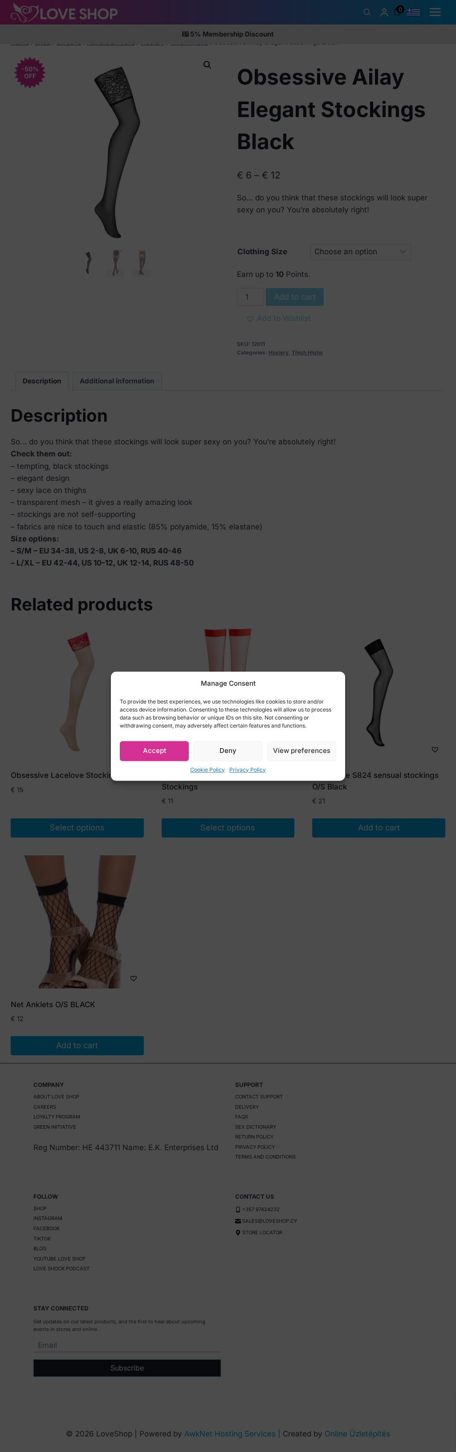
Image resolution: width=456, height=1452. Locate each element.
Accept (154, 750)
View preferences (301, 750)
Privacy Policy (247, 769)
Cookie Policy (207, 769)
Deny (228, 750)
